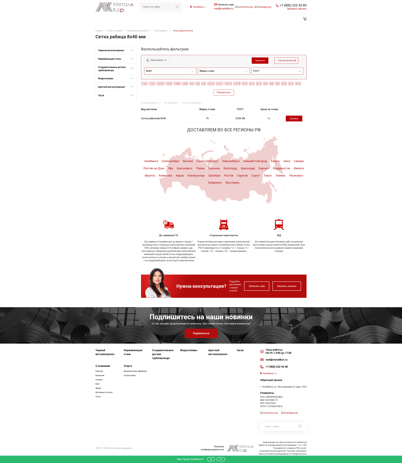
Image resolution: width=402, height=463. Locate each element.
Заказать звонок (286, 286)
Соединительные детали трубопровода (112, 69)
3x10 (245, 83)
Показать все (224, 92)
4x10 (284, 83)
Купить (294, 118)
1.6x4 (151, 83)
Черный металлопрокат (111, 50)
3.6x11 (220, 83)
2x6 (203, 83)
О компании (102, 365)
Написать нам (257, 286)
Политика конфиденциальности (212, 448)
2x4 (191, 83)
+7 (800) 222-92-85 (293, 5)
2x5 (197, 83)
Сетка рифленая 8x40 (153, 118)
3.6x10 (211, 83)
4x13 (298, 83)
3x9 (277, 83)
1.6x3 (144, 83)
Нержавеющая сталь (109, 59)
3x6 (265, 83)
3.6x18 (237, 83)
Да (211, 459)
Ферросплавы (105, 78)
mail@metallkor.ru (223, 8)
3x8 (271, 83)
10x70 (169, 83)
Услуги (128, 365)
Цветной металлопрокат (111, 87)
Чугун (101, 95)
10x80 (177, 83)
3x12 (252, 83)
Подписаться (201, 333)
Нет (220, 459)
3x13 (259, 83)
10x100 (160, 83)
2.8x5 (185, 83)
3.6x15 (228, 83)
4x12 (291, 83)
